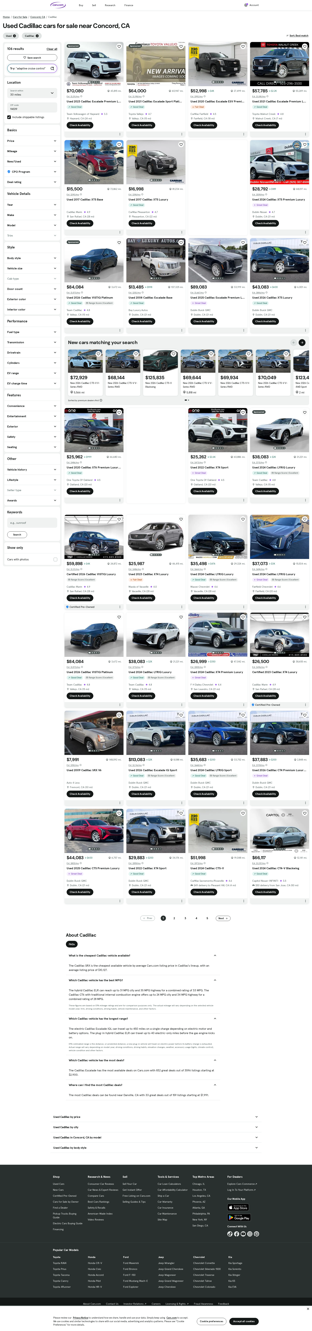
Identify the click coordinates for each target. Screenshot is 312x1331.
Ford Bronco (130, 1269)
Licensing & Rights (176, 1303)
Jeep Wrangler (166, 1263)
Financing (58, 1229)
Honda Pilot (94, 1280)
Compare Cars (96, 1195)
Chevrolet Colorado (204, 1286)
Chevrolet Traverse (203, 1275)
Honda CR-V (95, 1263)
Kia (230, 1257)
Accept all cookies (244, 1321)
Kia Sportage (235, 1263)
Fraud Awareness (203, 1303)
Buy (81, 5)
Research (110, 5)
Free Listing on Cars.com (136, 1195)
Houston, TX (199, 1189)
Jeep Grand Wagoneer (170, 1280)
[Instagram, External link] (249, 1234)
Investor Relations (134, 1303)
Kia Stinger (234, 1275)
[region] (156, 1318)
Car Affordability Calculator (173, 1189)
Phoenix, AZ (198, 1201)
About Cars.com (92, 1303)
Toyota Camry (60, 1280)
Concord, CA (37, 17)
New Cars (58, 1189)
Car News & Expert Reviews (103, 1189)
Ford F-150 (129, 1275)
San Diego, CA (200, 1225)
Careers (156, 1303)
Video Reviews (96, 1219)
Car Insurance (165, 1207)
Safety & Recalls (96, 1207)
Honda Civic (94, 1269)
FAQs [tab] (72, 944)
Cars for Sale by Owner (66, 1201)
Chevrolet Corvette (204, 1263)
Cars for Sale (20, 17)
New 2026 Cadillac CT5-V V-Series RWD (85, 384)
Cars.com (171, 1317)
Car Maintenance (167, 1213)
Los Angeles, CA (201, 1195)
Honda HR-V (95, 1286)
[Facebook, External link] (236, 1234)
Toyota (56, 1257)
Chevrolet (199, 1257)
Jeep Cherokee (167, 1286)
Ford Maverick (131, 1263)
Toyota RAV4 (59, 1263)
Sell (94, 5)
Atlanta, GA (198, 1207)
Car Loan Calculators (169, 1183)
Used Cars (58, 1183)
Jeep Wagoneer (167, 1275)
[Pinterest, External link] (256, 1234)
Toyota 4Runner (62, 1286)
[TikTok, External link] (230, 1234)
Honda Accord (96, 1275)
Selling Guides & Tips (134, 1201)
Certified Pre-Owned (64, 1195)
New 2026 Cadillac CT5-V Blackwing (158, 384)
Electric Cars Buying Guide (68, 1223)
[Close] (308, 1309)
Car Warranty (165, 1201)
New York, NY (199, 1219)
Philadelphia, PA (201, 1213)
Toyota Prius (59, 1269)
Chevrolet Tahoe (202, 1280)
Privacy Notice (80, 1317)
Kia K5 (231, 1280)
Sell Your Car (130, 1183)
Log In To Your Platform (240, 1189)
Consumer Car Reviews (101, 1183)
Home (6, 17)
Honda (91, 1257)
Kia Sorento (234, 1269)
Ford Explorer (130, 1286)
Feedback (223, 1303)
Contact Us (112, 1303)
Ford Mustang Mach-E (135, 1280)
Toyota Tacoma (61, 1275)
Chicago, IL (198, 1183)
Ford (126, 1257)
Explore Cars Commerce (241, 1183)
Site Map (162, 1219)
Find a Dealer (60, 1207)
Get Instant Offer (132, 1189)
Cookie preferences (211, 1321)
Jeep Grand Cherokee (170, 1269)
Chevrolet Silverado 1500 (207, 1269)
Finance (128, 5)
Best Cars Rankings (98, 1201)
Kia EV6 (232, 1286)
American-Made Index (100, 1213)
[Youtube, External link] (243, 1234)
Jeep (161, 1257)
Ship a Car (163, 1195)
